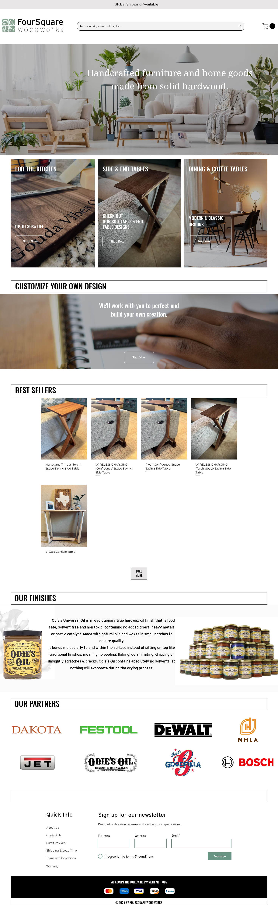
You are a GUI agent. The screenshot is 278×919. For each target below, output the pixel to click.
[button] (269, 26)
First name (104, 835)
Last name (140, 835)
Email (175, 835)
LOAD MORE (139, 573)
